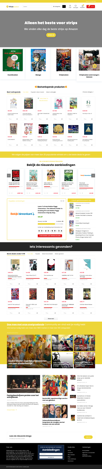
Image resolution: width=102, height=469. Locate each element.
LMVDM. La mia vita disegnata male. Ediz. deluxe (50, 184)
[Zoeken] (64, 6)
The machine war (48, 275)
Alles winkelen (71, 454)
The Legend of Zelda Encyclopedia (87, 140)
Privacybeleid (85, 450)
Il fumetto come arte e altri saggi (86, 276)
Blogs (69, 457)
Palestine (78, 205)
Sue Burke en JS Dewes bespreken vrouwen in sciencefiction (84, 398)
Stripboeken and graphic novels (83, 228)
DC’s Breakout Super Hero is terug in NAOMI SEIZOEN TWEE (85, 388)
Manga (77, 221)
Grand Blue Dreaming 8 (82, 223)
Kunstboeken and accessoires (83, 203)
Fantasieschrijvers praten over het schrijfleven (23, 396)
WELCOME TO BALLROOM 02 (43, 114)
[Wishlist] (76, 6)
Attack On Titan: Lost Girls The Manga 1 (85, 183)
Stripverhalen (11, 410)
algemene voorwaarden (88, 452)
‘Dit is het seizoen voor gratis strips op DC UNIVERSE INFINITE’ (85, 378)
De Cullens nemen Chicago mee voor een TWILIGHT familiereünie (85, 408)
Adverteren (71, 461)
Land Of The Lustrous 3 (14, 304)
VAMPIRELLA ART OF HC (67, 275)
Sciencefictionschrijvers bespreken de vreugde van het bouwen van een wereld (53, 422)
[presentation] (9, 175)
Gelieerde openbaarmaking (86, 455)
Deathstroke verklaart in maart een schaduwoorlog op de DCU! (86, 418)
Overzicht (70, 452)
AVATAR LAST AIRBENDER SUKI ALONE (68, 305)
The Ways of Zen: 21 (87, 113)
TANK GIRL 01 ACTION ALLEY (50, 304)
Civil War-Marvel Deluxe (86, 304)
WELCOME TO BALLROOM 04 (30, 183)
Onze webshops (72, 459)
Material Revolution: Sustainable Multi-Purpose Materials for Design (15, 277)
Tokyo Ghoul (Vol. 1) (31, 275)
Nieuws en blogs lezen (91, 1)
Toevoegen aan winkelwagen (49, 236)
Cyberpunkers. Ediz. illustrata (57, 114)
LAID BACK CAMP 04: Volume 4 (72, 114)
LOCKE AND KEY (11, 139)
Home (69, 450)
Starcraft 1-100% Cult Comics (31, 305)
